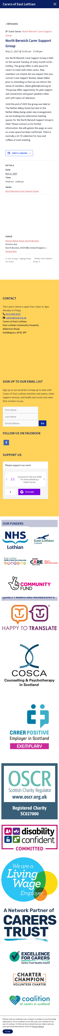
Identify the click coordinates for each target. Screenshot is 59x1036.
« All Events (11, 23)
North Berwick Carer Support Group (22, 191)
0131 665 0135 (13, 314)
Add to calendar (19, 153)
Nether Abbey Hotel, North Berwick (22, 240)
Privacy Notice (38, 1026)
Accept (7, 1031)
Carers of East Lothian (19, 4)
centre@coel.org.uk (16, 317)
